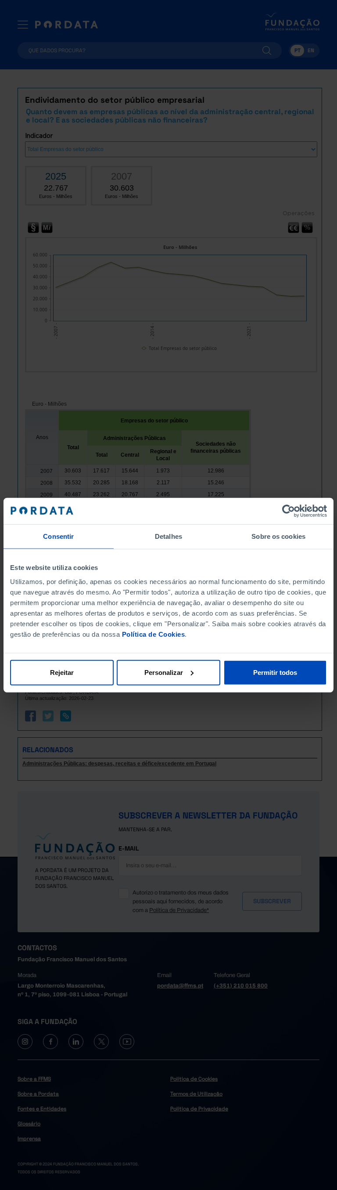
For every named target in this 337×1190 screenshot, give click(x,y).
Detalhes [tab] (168, 536)
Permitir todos (275, 672)
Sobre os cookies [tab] (278, 536)
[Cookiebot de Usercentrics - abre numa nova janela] (288, 511)
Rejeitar (62, 672)
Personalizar (163, 672)
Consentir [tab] (58, 536)
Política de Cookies (153, 634)
